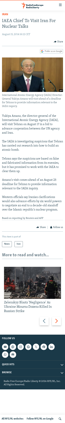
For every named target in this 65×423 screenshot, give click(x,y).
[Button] (58, 42)
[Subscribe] (13, 354)
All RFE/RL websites (13, 418)
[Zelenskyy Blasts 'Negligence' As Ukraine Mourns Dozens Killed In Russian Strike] (32, 283)
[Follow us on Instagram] (21, 347)
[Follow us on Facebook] (43, 347)
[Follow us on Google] (28, 347)
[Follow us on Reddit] (13, 347)
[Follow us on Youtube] (5, 347)
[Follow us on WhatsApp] (5, 354)
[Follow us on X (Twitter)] (36, 347)
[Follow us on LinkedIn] (51, 347)
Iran (5, 14)
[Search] (60, 419)
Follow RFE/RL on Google (40, 418)
